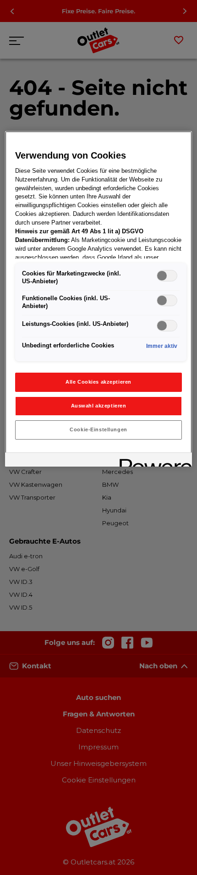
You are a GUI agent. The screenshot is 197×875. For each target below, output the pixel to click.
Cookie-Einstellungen (98, 429)
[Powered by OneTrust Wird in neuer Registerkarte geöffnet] (152, 461)
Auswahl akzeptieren (98, 405)
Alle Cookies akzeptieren (98, 382)
